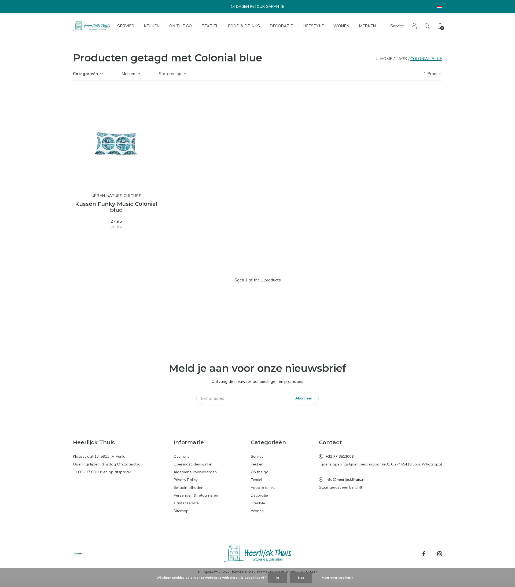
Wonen (341, 25)
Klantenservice (186, 503)
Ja (277, 577)
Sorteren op (170, 73)
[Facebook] (423, 554)
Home (386, 58)
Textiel (209, 25)
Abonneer (303, 398)
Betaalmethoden (188, 487)
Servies (125, 25)
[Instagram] (439, 554)
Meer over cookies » (337, 577)
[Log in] (414, 26)
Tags (401, 58)
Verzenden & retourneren (196, 495)
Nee (301, 577)
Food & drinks (244, 25)
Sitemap (181, 510)
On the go (180, 25)
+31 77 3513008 (339, 456)
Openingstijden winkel (193, 464)
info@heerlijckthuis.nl (345, 479)
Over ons (181, 456)
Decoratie (281, 25)
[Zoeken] (427, 26)
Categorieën (85, 73)
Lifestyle (313, 25)
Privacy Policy (185, 479)
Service (397, 25)
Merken (367, 25)
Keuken (152, 25)
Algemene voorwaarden (195, 471)
